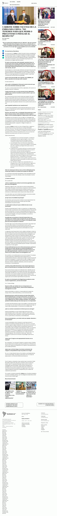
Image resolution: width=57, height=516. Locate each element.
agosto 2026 (4, 431)
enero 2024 (4, 467)
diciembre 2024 (5, 454)
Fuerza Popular (47, 122)
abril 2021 (4, 506)
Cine (52, 112)
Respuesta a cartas (44, 422)
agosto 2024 (4, 459)
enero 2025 (4, 453)
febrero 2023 (4, 480)
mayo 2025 (4, 448)
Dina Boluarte (49, 117)
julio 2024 (4, 460)
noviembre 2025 (5, 441)
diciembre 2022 (5, 482)
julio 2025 (4, 446)
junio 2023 (4, 475)
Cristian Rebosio (43, 44)
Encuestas (49, 121)
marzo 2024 (4, 465)
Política (41, 131)
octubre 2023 (4, 471)
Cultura (52, 115)
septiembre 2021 (5, 500)
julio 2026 (4, 432)
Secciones (12, 1)
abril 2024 (4, 463)
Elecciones (47, 118)
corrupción (45, 115)
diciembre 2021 (5, 496)
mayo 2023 (4, 476)
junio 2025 (4, 447)
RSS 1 (42, 431)
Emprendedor (49, 120)
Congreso (40, 113)
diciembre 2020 (5, 511)
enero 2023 (4, 481)
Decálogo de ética (15, 4)
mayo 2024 (4, 462)
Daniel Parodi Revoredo (44, 27)
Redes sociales (40, 134)
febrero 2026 (4, 438)
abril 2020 (4, 513)
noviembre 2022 (5, 483)
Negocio (47, 127)
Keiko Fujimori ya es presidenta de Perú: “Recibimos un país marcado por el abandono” (44, 22)
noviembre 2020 (5, 512)
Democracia (40, 116)
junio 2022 (4, 489)
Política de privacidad (25, 423)
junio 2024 (4, 461)
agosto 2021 (4, 501)
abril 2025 (4, 449)
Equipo (18, 1)
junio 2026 (4, 433)
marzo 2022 (4, 493)
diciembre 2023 (5, 468)
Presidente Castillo (42, 133)
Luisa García (6, 38)
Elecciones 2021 (42, 120)
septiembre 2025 (5, 443)
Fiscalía (43, 122)
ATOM (47, 431)
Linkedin (42, 428)
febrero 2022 (4, 494)
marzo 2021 (4, 507)
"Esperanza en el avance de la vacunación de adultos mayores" (31, 394)
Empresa (45, 121)
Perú (50, 129)
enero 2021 (4, 509)
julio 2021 (4, 502)
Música (45, 127)
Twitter (42, 427)
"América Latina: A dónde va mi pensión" (20, 393)
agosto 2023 (4, 473)
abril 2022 (4, 492)
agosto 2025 (4, 445)
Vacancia (51, 134)
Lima (49, 126)
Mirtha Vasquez (40, 127)
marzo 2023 (4, 479)
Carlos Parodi (49, 112)
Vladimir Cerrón (42, 136)
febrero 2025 (4, 452)
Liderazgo (46, 126)
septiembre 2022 (5, 486)
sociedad (45, 134)
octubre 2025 (4, 442)
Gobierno (40, 124)
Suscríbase (24, 426)
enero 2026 (4, 439)
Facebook (43, 426)
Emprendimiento (41, 121)
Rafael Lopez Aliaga (50, 133)
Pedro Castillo (43, 129)
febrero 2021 (4, 508)
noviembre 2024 (5, 455)
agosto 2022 (4, 487)
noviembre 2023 (5, 469)
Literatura (52, 126)
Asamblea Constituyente (42, 112)
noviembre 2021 (5, 498)
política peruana (46, 131)
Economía (40, 118)
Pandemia (51, 127)
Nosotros (23, 425)
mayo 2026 (4, 434)
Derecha (43, 116)
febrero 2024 (4, 466)
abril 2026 (4, 435)
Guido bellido (46, 124)
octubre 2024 (4, 456)
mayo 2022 (4, 491)
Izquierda (51, 124)
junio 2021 (4, 503)
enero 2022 (4, 495)
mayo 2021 (4, 505)
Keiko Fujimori (41, 126)
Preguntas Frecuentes (26, 424)
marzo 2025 (4, 451)
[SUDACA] (5, 3)
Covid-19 (48, 115)
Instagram (43, 429)
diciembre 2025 (5, 440)
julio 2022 (4, 488)
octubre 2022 (4, 485)
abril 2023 (4, 478)
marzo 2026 (4, 436)
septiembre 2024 (5, 458)
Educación (43, 118)
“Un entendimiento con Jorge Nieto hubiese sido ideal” (46, 84)
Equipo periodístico (25, 418)
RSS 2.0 (44, 431)
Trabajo (48, 134)
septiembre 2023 (5, 472)
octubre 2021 (4, 499)
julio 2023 (4, 474)
